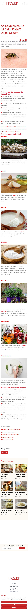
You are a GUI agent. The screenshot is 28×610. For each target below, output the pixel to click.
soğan (14, 195)
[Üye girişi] (22, 3)
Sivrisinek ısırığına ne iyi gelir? (9, 432)
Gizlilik (14, 588)
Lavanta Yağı (5, 280)
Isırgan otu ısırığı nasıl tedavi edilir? (10, 434)
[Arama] (25, 3)
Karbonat (4, 242)
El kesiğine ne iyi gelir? (7, 437)
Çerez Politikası (14, 589)
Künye (14, 583)
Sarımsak (4, 136)
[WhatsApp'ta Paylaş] (20, 40)
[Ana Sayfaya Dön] (14, 578)
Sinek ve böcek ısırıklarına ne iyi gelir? (11, 429)
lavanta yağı (4, 311)
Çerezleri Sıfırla (14, 591)
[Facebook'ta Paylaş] (26, 40)
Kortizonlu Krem (6, 356)
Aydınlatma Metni (14, 586)
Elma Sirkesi (5, 321)
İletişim (14, 585)
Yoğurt (4, 207)
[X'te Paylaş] (23, 40)
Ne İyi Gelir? (4, 452)
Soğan (3, 171)
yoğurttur (22, 231)
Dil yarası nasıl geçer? (7, 439)
